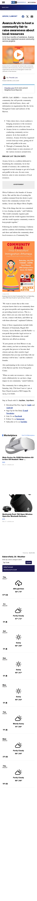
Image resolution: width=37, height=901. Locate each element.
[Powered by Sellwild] (32, 553)
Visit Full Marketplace (28, 435)
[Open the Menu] (3, 2)
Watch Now (31, 2)
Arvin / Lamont (9, 16)
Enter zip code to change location (12, 559)
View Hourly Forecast (10, 569)
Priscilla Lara (13, 78)
